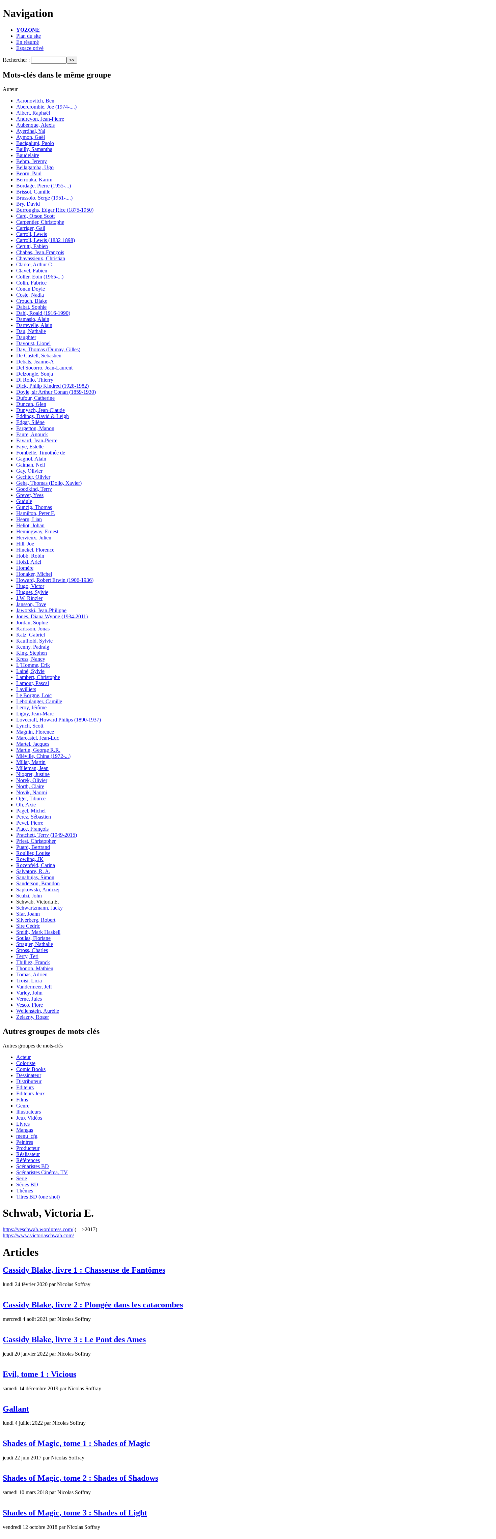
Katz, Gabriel (30, 635)
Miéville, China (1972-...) (43, 756)
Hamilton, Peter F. (35, 513)
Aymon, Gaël (30, 137)
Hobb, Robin (30, 556)
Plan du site (28, 36)
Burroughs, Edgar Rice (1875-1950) (54, 210)
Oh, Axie (26, 804)
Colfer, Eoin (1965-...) (39, 276)
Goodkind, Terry (34, 489)
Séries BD (27, 1184)
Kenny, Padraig (32, 647)
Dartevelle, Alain (34, 325)
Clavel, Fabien (31, 270)
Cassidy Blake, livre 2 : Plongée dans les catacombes (93, 1304)
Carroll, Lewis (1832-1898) (45, 240)
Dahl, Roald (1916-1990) (43, 313)
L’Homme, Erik (33, 665)
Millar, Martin (31, 762)
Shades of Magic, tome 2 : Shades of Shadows (80, 1478)
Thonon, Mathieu (34, 968)
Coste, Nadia (30, 295)
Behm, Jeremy (31, 161)
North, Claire (30, 786)
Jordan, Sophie (32, 622)
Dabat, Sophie (31, 307)
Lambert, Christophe (38, 677)
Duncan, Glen (31, 404)
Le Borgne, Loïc (34, 695)
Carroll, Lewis (31, 234)
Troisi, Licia (29, 980)
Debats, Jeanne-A (35, 361)
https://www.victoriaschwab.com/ (38, 1235)
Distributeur (29, 1081)
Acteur (23, 1057)
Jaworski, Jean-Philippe (41, 610)
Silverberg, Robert (35, 920)
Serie (21, 1178)
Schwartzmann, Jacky (39, 908)
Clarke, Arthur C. (34, 264)
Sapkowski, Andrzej (37, 889)
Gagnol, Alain (31, 459)
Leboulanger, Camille (39, 701)
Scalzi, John (29, 895)
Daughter (26, 337)
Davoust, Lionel (33, 343)
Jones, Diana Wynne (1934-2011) (52, 616)
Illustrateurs (28, 1112)
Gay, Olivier (29, 471)
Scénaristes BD (32, 1166)
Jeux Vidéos (29, 1118)
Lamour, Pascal (32, 683)
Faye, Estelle (30, 446)
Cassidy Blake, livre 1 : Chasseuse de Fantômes (84, 1270)
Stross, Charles (32, 950)
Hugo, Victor (30, 586)
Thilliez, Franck (33, 962)
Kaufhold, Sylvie (34, 641)
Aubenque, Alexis (35, 125)
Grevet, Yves (30, 495)
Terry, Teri (27, 956)
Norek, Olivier (31, 780)
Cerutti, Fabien (32, 246)
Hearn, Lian (29, 519)
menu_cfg (26, 1136)
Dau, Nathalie (31, 331)
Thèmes (24, 1190)
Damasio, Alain (32, 319)
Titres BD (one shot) (38, 1197)
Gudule (24, 501)
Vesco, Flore (29, 1005)
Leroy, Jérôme (31, 707)
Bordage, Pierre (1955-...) (43, 185)
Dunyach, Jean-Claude (40, 410)
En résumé (27, 42)
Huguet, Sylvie (32, 592)
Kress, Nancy (30, 659)
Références (28, 1160)
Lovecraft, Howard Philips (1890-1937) (58, 719)
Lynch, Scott (29, 726)
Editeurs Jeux (30, 1093)
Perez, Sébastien (33, 817)
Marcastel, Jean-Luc (37, 738)
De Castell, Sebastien (38, 355)
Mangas (24, 1130)
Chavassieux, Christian (40, 258)
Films (22, 1099)
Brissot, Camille (33, 192)
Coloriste (25, 1063)
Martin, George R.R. (38, 750)
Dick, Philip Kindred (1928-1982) (52, 386)
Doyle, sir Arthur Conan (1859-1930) (56, 392)
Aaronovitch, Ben (35, 100)
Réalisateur (28, 1154)
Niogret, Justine (33, 774)
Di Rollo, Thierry (34, 380)
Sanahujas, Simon (35, 877)
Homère (24, 568)
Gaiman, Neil (30, 465)
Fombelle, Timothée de (40, 452)
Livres (23, 1124)
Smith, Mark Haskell (38, 932)
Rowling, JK (30, 859)
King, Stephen (31, 653)
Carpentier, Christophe (40, 222)
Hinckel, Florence (35, 550)
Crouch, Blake (31, 301)
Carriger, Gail (30, 228)
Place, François (32, 829)
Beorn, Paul (29, 173)
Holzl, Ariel (28, 562)
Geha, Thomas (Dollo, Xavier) (49, 483)
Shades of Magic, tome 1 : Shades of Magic (76, 1443)
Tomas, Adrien (32, 974)
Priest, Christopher (36, 841)
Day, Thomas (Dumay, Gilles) (48, 349)
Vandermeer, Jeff (34, 986)
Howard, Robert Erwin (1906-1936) (54, 580)
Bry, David (28, 204)
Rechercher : (16, 60)
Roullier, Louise (33, 853)
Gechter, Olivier (33, 477)
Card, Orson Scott (35, 216)
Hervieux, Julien (33, 537)
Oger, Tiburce (31, 798)
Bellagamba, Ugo (35, 167)
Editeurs (25, 1087)
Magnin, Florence (35, 732)
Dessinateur (28, 1075)
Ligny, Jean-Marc (35, 713)
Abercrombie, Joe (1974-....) (46, 107)
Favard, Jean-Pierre (36, 440)
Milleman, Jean (32, 768)
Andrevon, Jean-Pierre (40, 119)
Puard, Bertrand (33, 847)
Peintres (24, 1142)
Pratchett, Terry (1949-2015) (46, 835)
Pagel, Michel (31, 810)
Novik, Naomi (31, 792)
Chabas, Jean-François (40, 252)
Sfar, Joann (28, 914)
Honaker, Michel (34, 574)
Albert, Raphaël (33, 113)
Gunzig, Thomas (34, 507)
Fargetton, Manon (35, 428)
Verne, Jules (29, 999)
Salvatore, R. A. (33, 871)
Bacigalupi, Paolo (35, 143)
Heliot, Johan (30, 525)
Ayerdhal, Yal (30, 131)
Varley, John (29, 993)
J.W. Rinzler (29, 598)
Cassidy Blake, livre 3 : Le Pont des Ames (74, 1339)
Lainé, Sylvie (30, 671)
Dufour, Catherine (35, 398)
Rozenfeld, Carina (35, 865)
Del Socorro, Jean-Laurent (44, 368)
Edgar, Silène (30, 422)
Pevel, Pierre (29, 823)
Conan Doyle (30, 289)
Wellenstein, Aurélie (37, 1011)
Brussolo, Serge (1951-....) (44, 198)
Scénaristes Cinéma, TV (42, 1172)
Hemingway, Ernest (37, 531)
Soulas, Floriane (33, 938)
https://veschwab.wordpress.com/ (38, 1229)
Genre (22, 1105)
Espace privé (30, 48)
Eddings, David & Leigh (42, 416)
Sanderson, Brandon (38, 883)
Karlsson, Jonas (33, 628)
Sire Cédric (28, 926)
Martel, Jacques (32, 744)
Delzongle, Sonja (34, 374)
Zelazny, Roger (32, 1017)
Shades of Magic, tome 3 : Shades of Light (75, 1512)
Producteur (27, 1148)
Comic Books (31, 1069)
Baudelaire (27, 155)
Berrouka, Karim (34, 179)
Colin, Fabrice (31, 283)
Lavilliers (26, 689)
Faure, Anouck (32, 434)
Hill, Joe (25, 543)
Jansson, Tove (31, 604)
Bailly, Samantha (34, 149)
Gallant (16, 1408)
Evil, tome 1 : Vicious (39, 1374)
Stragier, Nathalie (34, 944)
